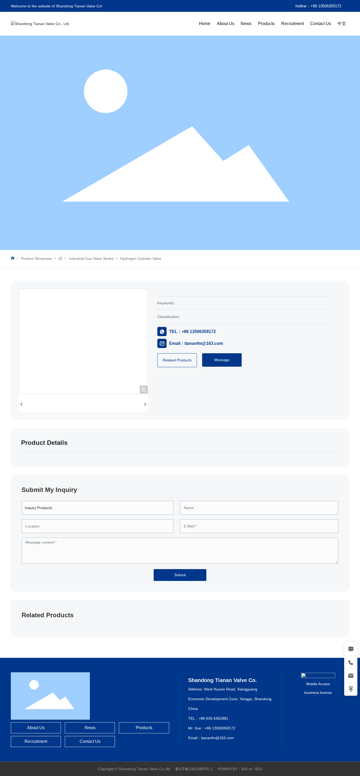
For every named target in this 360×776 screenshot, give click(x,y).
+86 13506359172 (220, 728)
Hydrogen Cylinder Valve (140, 258)
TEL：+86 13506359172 (192, 331)
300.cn (246, 769)
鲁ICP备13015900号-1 (194, 769)
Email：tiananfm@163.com (196, 343)
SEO (258, 769)
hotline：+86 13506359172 (318, 6)
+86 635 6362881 (213, 718)
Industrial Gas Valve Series (91, 258)
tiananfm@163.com (217, 738)
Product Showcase (36, 258)
